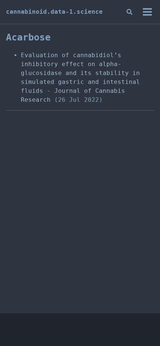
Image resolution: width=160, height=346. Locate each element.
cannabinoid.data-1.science (54, 11)
